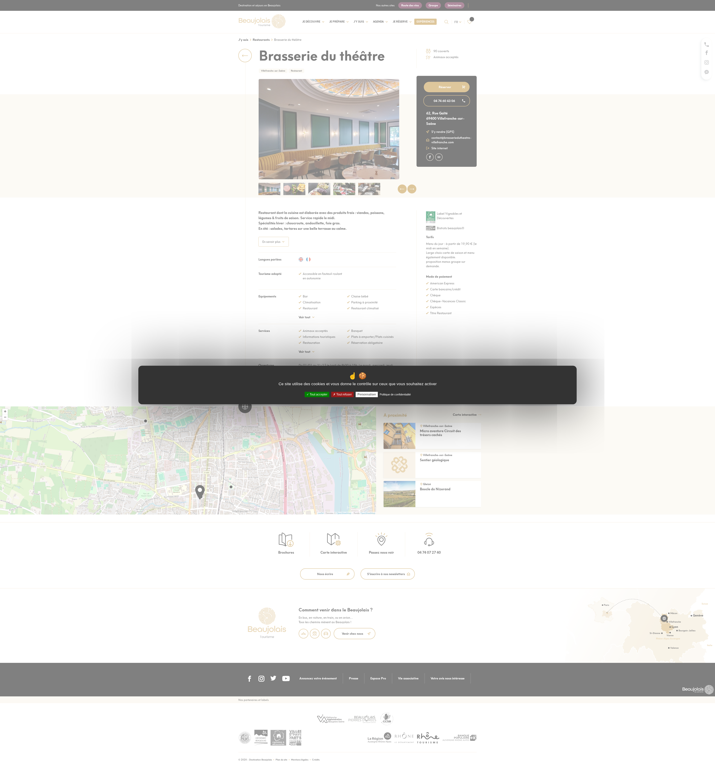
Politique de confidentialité (395, 394)
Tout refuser (344, 394)
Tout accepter (318, 394)
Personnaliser (367, 394)
